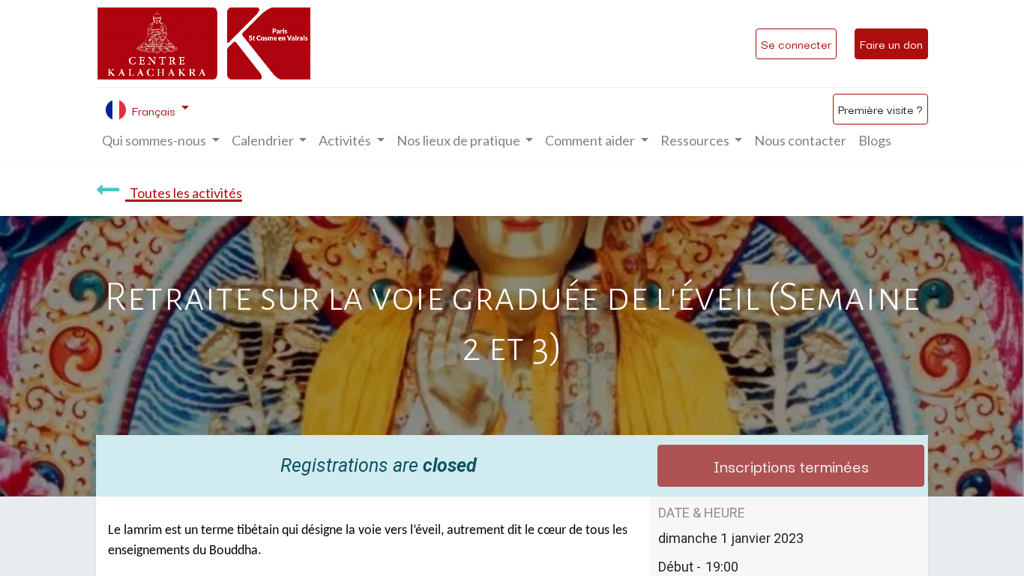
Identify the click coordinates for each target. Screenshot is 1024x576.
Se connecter (796, 43)
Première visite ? (880, 109)
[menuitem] (800, 140)
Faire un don (891, 43)
